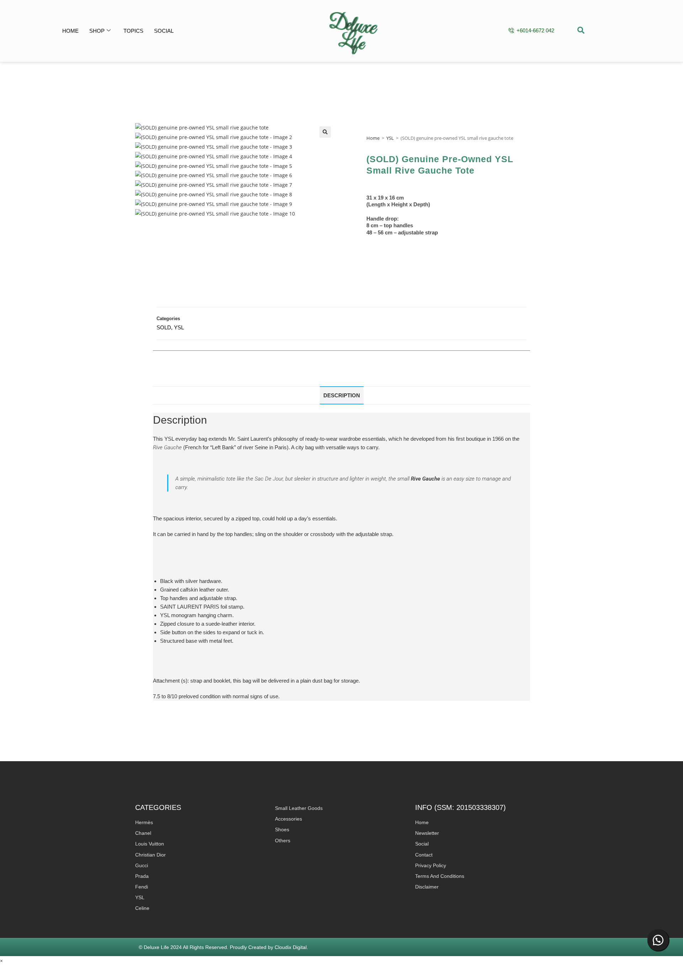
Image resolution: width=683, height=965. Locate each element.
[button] (581, 31)
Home (70, 31)
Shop (97, 31)
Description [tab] (341, 395)
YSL (390, 138)
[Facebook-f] (623, 30)
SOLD (164, 327)
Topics (133, 31)
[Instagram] (614, 30)
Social (164, 31)
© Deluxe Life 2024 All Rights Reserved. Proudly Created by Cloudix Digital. (223, 947)
